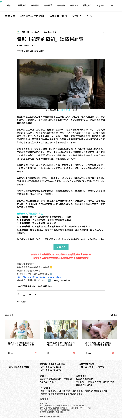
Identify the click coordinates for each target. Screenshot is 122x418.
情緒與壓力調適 (58, 15)
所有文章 (10, 15)
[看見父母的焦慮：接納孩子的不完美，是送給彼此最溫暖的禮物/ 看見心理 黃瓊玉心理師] (61, 329)
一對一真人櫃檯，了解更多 (91, 367)
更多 (89, 15)
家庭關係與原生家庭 (45, 286)
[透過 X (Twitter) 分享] (24, 294)
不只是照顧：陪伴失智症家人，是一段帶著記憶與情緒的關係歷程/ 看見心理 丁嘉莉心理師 (99, 344)
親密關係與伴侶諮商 (32, 15)
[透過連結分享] (35, 294)
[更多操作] (103, 32)
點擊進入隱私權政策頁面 (50, 416)
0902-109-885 (58, 364)
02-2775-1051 (53, 367)
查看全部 (113, 315)
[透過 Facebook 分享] (18, 294)
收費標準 (44, 399)
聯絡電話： (45, 364)
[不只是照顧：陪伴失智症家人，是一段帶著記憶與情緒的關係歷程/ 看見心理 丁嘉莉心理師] (99, 329)
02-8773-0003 (53, 370)
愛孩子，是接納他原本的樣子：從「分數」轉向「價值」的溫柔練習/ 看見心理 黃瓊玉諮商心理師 (22, 344)
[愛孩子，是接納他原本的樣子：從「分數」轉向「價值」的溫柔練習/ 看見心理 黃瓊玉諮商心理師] (22, 329)
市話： (43, 370)
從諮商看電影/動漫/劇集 (26, 286)
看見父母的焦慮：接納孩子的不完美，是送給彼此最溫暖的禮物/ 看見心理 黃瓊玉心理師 (61, 344)
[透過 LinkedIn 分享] (30, 294)
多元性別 (77, 15)
